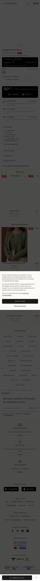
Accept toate (20, 301)
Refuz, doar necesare (20, 306)
